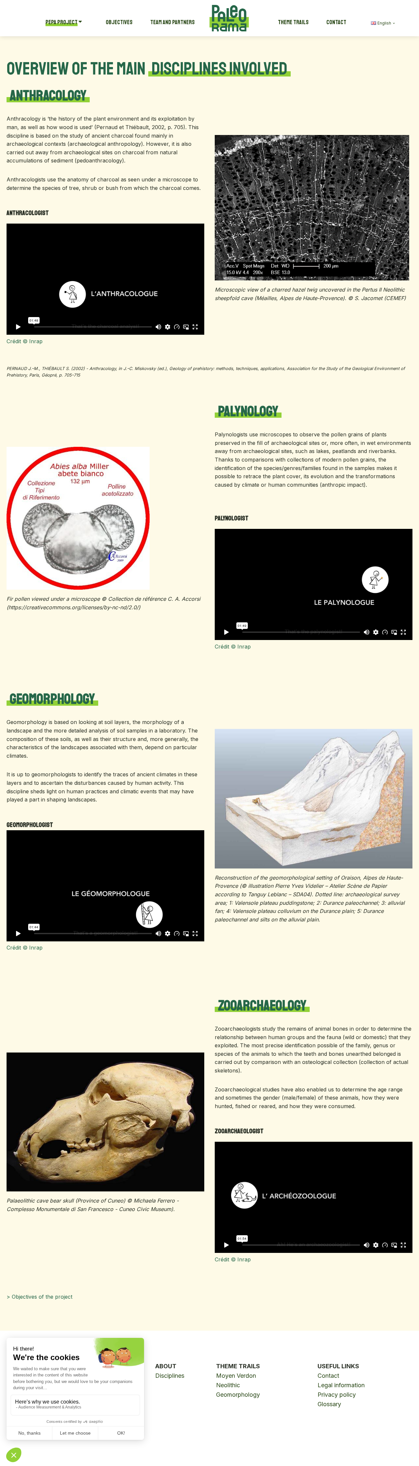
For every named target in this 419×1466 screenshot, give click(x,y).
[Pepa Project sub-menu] (81, 22)
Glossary (329, 1404)
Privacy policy (337, 1394)
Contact (336, 22)
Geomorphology (238, 1394)
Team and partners (172, 22)
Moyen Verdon (236, 1375)
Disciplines (169, 1375)
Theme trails (293, 22)
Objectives (119, 22)
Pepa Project (62, 22)
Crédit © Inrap (25, 341)
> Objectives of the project (39, 1296)
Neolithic (228, 1385)
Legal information (341, 1385)
